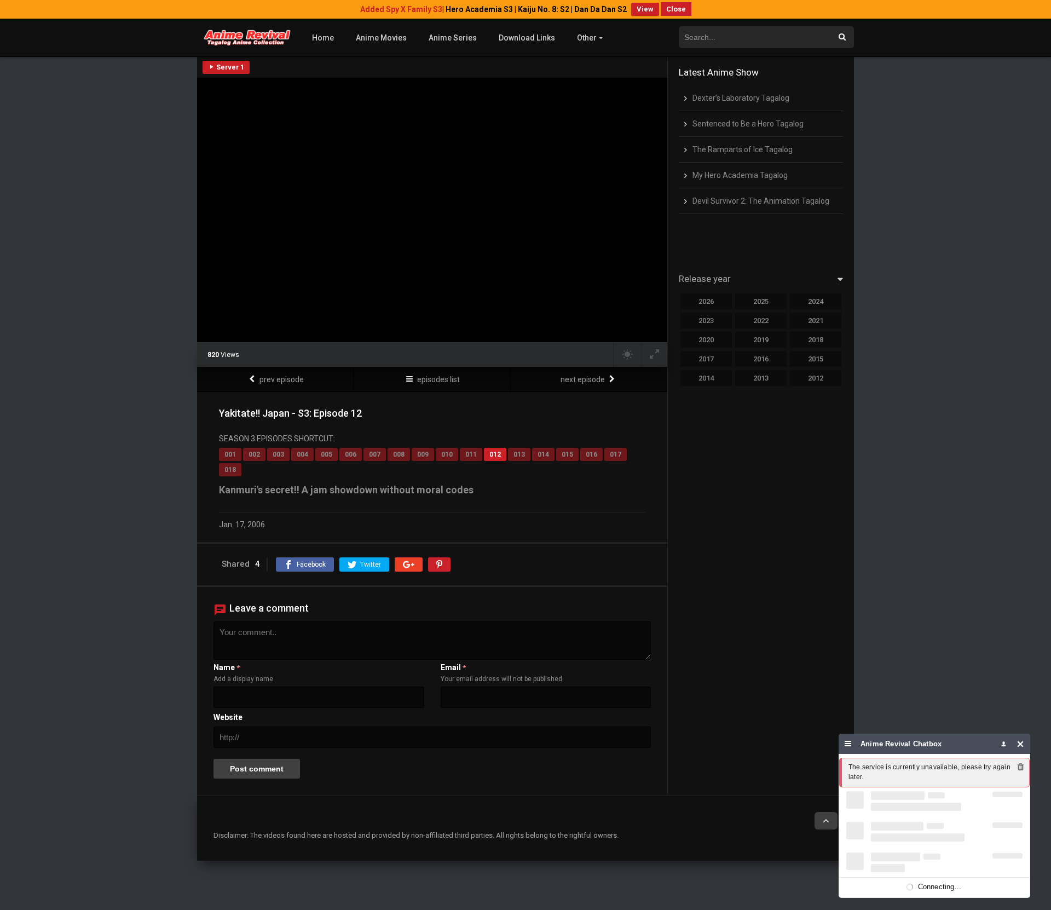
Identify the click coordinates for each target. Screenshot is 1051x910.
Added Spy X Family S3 (401, 9)
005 (326, 454)
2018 (815, 340)
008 (399, 454)
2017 (706, 359)
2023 (706, 320)
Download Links (527, 37)
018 (230, 470)
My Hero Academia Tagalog (740, 175)
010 (447, 454)
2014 (706, 378)
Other (587, 37)
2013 (761, 378)
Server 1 (229, 67)
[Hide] (1020, 744)
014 (543, 454)
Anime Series (453, 37)
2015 (815, 359)
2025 (761, 301)
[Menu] (848, 744)
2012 (815, 378)
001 (230, 454)
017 (615, 454)
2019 (761, 340)
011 (471, 454)
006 (350, 454)
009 (423, 454)
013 (519, 454)
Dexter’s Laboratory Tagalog (740, 98)
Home (323, 37)
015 (567, 454)
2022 (761, 320)
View (645, 9)
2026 (706, 301)
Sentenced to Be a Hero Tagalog (748, 123)
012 (495, 454)
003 (278, 454)
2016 (761, 359)
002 (254, 454)
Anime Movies (381, 37)
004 (302, 454)
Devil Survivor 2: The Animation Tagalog (760, 201)
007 (374, 454)
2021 (815, 320)
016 (591, 454)
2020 (706, 340)
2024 (815, 301)
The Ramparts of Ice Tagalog (742, 149)
